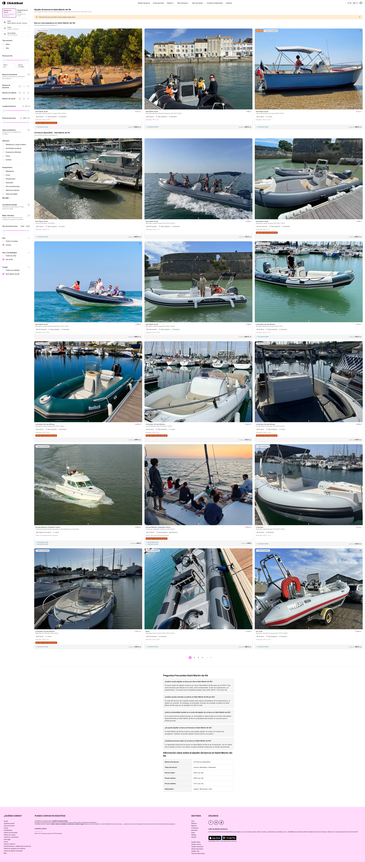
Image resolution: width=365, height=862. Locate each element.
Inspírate (229, 3)
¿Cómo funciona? (9, 825)
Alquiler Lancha (196, 844)
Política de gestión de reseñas (13, 851)
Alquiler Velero (195, 842)
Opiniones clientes (41, 828)
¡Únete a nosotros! (9, 844)
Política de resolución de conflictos (14, 848)
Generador (9, 183)
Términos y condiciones (11, 837)
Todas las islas (11, 256)
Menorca (194, 823)
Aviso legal (7, 839)
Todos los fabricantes (198, 853)
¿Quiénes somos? (9, 823)
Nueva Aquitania (58, 11)
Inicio (35, 11)
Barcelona (194, 830)
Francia (51, 11)
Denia (193, 832)
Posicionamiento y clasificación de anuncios (17, 846)
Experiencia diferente (13, 152)
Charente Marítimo (68, 11)
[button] (88, 108)
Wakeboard (10, 171)
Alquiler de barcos (144, 3)
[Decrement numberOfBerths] (20, 98)
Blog (5, 853)
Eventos (8, 160)
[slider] (4, 60)
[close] (359, 17)
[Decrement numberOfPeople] (20, 86)
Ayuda (6, 821)
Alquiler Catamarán (197, 846)
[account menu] (361, 3)
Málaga (193, 835)
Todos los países (12, 241)
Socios (6, 841)
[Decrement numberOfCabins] (20, 93)
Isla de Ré (77, 11)
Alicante (193, 837)
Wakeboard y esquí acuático (16, 144)
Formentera (194, 828)
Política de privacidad (10, 832)
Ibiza (192, 821)
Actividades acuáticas (13, 148)
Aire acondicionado (13, 186)
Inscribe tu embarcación (215, 3)
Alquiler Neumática (197, 849)
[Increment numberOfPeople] (28, 86)
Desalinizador (10, 179)
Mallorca (194, 825)
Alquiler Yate (195, 851)
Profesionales (8, 830)
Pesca (8, 156)
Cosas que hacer (158, 3)
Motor (8, 44)
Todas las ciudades (12, 270)
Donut (8, 175)
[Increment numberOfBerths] (28, 98)
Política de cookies (9, 835)
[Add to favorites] (140, 31)
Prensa (6, 828)
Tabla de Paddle (11, 194)
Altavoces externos (12, 190)
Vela (7, 48)
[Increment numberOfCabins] (28, 92)
